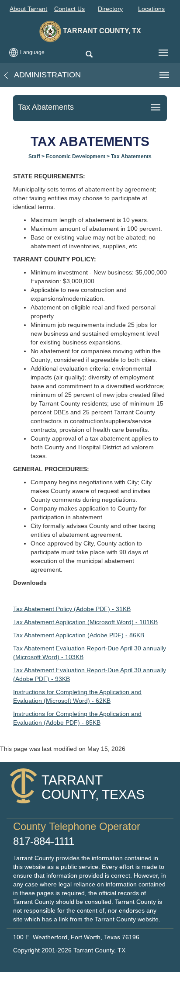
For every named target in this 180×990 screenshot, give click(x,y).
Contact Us (69, 8)
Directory (110, 8)
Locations (151, 8)
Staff (34, 156)
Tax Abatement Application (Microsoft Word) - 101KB (85, 621)
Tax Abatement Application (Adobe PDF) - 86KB (78, 635)
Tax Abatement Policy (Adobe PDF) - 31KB (72, 608)
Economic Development (75, 156)
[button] (88, 54)
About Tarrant (28, 8)
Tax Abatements (131, 156)
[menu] (163, 53)
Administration (46, 74)
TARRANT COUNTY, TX (101, 31)
